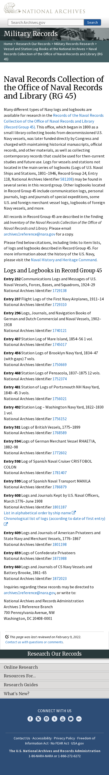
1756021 (59, 398)
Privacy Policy (64, 738)
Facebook (30, 719)
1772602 (59, 452)
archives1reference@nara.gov (29, 234)
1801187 (59, 506)
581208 (66, 179)
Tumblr (54, 719)
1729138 (59, 290)
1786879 (59, 486)
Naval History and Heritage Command (64, 259)
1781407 (59, 472)
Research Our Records (33, 43)
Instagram (46, 719)
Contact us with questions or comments (34, 642)
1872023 (59, 578)
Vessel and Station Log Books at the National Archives (44, 49)
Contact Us (22, 738)
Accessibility (42, 738)
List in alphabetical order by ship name (38, 512)
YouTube (63, 719)
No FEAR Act (60, 743)
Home (8, 43)
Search (92, 22)
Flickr (79, 719)
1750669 (59, 364)
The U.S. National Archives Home (44, 9)
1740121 (59, 330)
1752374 (59, 378)
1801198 (59, 544)
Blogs (71, 719)
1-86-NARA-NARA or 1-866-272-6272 (55, 756)
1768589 (59, 432)
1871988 (59, 558)
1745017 (59, 344)
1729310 (59, 304)
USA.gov (77, 743)
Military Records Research (74, 43)
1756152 (59, 418)
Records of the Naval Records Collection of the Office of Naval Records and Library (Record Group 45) (54, 121)
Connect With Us (54, 710)
